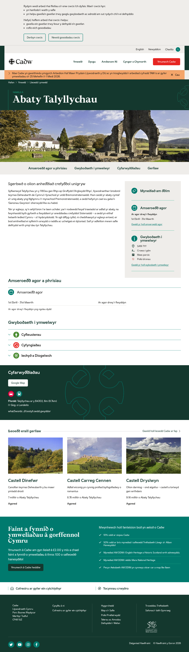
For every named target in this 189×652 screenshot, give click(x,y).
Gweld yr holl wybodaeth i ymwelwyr (150, 264)
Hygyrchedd (107, 605)
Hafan (11, 82)
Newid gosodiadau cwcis (66, 37)
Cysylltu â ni (58, 605)
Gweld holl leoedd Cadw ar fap (160, 431)
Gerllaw (153, 168)
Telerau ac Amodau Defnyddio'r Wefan (111, 621)
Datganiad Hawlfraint (139, 643)
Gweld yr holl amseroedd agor (146, 224)
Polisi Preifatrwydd (110, 615)
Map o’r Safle (107, 610)
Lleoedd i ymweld (38, 82)
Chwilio (169, 49)
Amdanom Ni (109, 61)
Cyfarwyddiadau (128, 168)
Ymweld (77, 61)
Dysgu (92, 61)
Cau (177, 74)
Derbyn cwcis (34, 37)
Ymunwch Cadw (166, 61)
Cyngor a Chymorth (134, 61)
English (140, 49)
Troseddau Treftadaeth (156, 605)
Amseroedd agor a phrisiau (47, 168)
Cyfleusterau (31, 334)
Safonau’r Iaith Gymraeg (157, 610)
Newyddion (154, 49)
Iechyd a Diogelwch (36, 355)
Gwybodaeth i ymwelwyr (92, 168)
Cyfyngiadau (31, 345)
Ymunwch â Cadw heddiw (25, 567)
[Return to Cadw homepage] (20, 61)
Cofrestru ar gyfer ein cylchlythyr (69, 610)
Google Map (18, 382)
